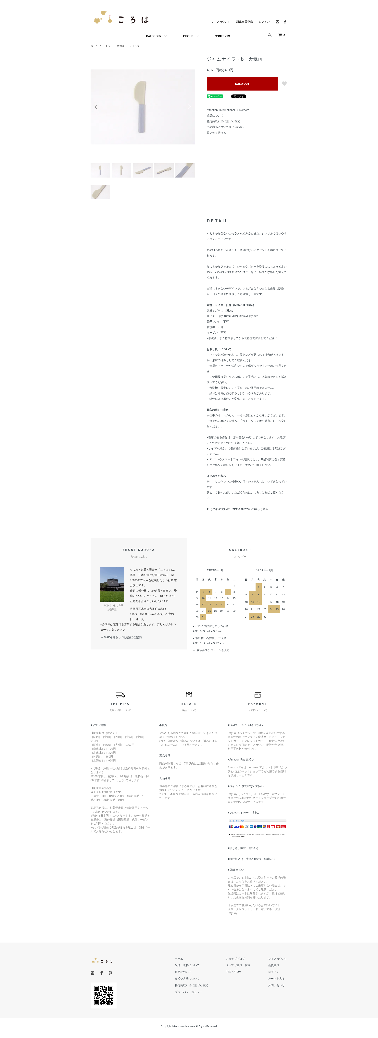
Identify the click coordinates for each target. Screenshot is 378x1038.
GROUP (188, 36)
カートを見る (276, 978)
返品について (215, 115)
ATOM (237, 972)
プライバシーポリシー (188, 992)
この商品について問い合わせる (226, 127)
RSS (228, 972)
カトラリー (136, 45)
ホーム (94, 45)
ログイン (264, 21)
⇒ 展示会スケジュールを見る (211, 650)
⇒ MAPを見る (109, 637)
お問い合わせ (276, 985)
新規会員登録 (244, 21)
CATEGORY (153, 36)
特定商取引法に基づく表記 (223, 121)
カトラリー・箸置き (113, 45)
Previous (96, 107)
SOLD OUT (242, 84)
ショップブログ (235, 958)
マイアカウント (220, 21)
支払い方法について (187, 978)
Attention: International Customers (228, 110)
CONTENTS (222, 36)
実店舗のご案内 (132, 637)
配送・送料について (187, 965)
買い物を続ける (216, 132)
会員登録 (273, 965)
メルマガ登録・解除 (238, 965)
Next (189, 107)
